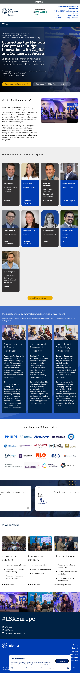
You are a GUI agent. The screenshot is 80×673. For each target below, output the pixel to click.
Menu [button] (8, 24)
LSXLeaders (9, 627)
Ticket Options (8, 585)
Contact (75, 648)
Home (75, 645)
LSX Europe (9, 630)
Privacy (75, 651)
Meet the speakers (38, 298)
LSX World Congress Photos (15, 633)
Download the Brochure (15, 84)
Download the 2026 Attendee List (50, 84)
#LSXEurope (18, 619)
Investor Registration (62, 585)
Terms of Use (73, 654)
